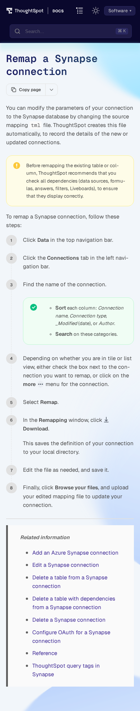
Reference (44, 653)
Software (118, 11)
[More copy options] (51, 89)
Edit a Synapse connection (65, 564)
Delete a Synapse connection (69, 619)
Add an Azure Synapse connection (75, 552)
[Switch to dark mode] (95, 10)
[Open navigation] (80, 11)
